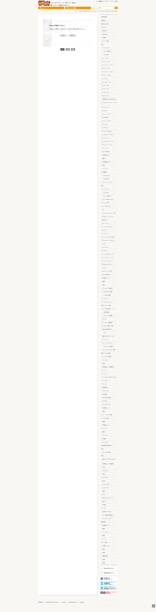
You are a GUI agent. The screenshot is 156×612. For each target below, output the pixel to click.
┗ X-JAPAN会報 (106, 295)
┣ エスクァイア (105, 487)
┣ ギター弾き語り (105, 151)
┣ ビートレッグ (105, 138)
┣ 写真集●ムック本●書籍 (107, 463)
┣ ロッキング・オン (106, 82)
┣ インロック (104, 78)
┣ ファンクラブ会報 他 (106, 288)
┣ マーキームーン (105, 107)
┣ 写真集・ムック (105, 545)
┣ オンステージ (105, 247)
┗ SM (103, 332)
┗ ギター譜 (104, 54)
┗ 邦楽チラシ (104, 34)
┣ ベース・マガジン (106, 120)
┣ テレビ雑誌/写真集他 (107, 515)
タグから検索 (72, 8)
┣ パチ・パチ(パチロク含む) (108, 237)
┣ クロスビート (105, 92)
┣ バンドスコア (105, 47)
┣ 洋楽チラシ (104, 30)
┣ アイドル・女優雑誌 (106, 322)
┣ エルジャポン (105, 390)
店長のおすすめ (105, 24)
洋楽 (102, 44)
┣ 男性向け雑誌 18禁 (106, 329)
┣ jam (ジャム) (105, 95)
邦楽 (102, 185)
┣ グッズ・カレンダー (106, 343)
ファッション (104, 373)
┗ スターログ (104, 442)
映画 (102, 455)
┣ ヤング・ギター (105, 68)
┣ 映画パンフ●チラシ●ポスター (108, 459)
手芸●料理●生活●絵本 (106, 445)
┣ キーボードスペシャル (107, 141)
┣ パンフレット (105, 168)
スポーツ (103, 494)
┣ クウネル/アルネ (105, 404)
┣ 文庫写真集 (105, 312)
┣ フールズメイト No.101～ (108, 240)
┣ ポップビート (105, 223)
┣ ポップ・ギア (105, 85)
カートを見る (115, 1)
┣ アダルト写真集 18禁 (107, 326)
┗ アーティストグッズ (106, 182)
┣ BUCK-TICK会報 (106, 291)
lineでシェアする (73, 49)
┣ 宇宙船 (103, 438)
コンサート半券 (105, 41)
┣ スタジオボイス (105, 484)
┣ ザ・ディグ (104, 148)
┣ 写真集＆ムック (105, 155)
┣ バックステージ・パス (107, 257)
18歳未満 (72, 35)
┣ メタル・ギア (105, 88)
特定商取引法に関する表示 (52, 602)
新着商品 (103, 20)
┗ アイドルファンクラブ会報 (108, 349)
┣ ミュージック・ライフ (107, 65)
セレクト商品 (104, 542)
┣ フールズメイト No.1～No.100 (108, 103)
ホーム (43, 8)
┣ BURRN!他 (104, 117)
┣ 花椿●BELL (104, 387)
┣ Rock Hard (105, 175)
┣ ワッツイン (104, 233)
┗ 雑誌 (103, 411)
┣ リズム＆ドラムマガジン (107, 134)
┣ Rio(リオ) (104, 110)
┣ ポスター (104, 319)
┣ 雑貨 (103, 552)
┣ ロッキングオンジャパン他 (108, 213)
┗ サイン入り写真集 (106, 315)
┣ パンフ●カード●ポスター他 (108, 377)
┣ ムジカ (103, 267)
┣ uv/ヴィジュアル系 (106, 271)
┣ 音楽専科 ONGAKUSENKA (108, 99)
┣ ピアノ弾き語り (106, 51)
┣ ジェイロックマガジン (107, 226)
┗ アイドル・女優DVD (107, 346)
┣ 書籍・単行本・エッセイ (107, 336)
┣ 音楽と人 (104, 220)
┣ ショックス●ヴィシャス (107, 254)
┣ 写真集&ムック (105, 525)
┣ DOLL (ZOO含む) (106, 131)
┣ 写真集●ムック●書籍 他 (107, 367)
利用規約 (40, 602)
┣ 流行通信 (104, 394)
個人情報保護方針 (72, 602)
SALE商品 (103, 37)
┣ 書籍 (103, 158)
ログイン (107, 1)
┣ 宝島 (103, 480)
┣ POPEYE (104, 401)
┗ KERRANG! (105, 179)
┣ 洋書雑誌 (104, 172)
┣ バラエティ (104, 470)
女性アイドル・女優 (106, 305)
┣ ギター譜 (104, 192)
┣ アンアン (104, 384)
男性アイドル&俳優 (105, 353)
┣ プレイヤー (104, 124)
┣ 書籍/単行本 (104, 556)
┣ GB (102, 209)
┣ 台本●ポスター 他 (106, 511)
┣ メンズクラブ (105, 380)
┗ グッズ (103, 370)
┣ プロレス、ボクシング (107, 498)
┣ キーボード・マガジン (107, 71)
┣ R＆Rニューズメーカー (107, 216)
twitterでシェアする (68, 49)
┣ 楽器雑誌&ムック (106, 161)
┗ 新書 (103, 563)
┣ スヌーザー (104, 127)
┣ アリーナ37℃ (105, 202)
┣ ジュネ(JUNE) (105, 418)
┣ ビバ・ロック (105, 58)
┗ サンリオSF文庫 (105, 452)
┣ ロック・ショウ (105, 61)
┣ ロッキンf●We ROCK (107, 199)
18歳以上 (63, 35)
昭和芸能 (103, 522)
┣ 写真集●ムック (105, 408)
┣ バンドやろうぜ (105, 206)
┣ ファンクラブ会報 (106, 356)
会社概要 (82, 602)
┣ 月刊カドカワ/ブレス (107, 264)
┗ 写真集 (103, 504)
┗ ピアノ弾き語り (106, 196)
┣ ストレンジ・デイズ (106, 144)
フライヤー (103, 27)
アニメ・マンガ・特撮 (106, 414)
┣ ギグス (103, 230)
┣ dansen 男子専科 (106, 397)
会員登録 (100, 1)
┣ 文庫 (103, 559)
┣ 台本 (103, 467)
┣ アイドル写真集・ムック (107, 308)
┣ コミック (104, 428)
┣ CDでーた (104, 250)
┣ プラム (103, 243)
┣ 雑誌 (103, 165)
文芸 (102, 449)
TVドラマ (103, 508)
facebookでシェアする (62, 49)
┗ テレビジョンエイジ (106, 518)
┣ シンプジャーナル (106, 261)
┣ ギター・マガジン (106, 75)
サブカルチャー (105, 477)
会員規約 (63, 602)
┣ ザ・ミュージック (106, 114)
